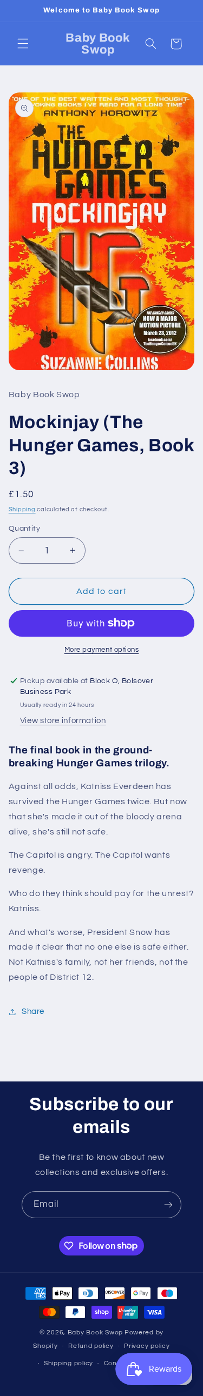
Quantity (24, 528)
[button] (22, 43)
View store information (63, 721)
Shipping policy (68, 1363)
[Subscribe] (168, 1204)
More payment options (101, 649)
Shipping (22, 509)
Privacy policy (146, 1346)
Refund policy (91, 1346)
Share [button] (33, 1011)
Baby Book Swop (95, 1332)
